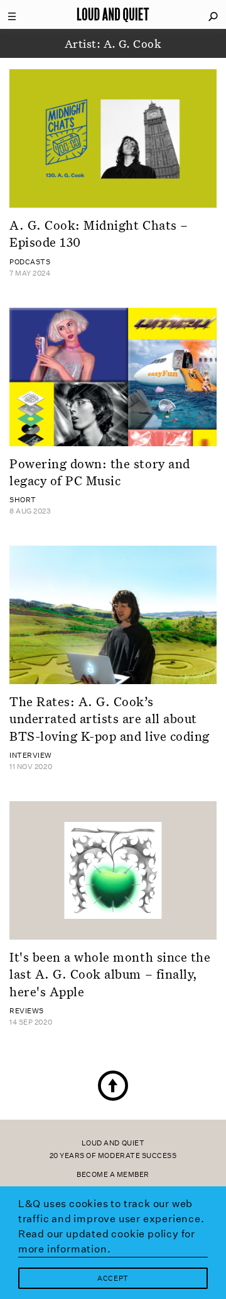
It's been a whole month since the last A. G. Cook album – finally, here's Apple (109, 973)
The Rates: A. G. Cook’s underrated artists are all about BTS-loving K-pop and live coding (109, 718)
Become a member (113, 1174)
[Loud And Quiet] (113, 14)
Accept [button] (112, 1278)
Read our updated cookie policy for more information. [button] (106, 1241)
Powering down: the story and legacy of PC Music (99, 471)
